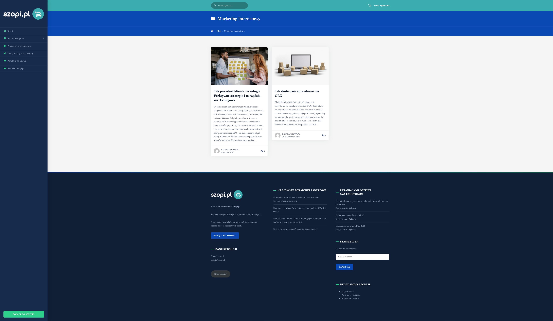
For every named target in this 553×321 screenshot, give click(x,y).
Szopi (10, 31)
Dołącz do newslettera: (346, 248)
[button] (377, 5)
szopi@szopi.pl (218, 260)
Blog (219, 31)
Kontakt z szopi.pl (15, 68)
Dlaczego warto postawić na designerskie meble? (295, 229)
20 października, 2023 (291, 137)
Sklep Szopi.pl (220, 274)
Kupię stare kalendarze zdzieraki (350, 215)
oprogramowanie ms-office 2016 (350, 226)
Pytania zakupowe (15, 38)
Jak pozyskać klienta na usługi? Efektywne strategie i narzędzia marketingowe (237, 95)
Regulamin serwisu (350, 298)
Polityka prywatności (351, 295)
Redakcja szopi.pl (230, 150)
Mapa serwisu (348, 291)
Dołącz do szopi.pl (24, 314)
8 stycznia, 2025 (227, 152)
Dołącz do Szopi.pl (225, 235)
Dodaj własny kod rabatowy (20, 53)
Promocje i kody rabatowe (19, 46)
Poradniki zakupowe (16, 61)
